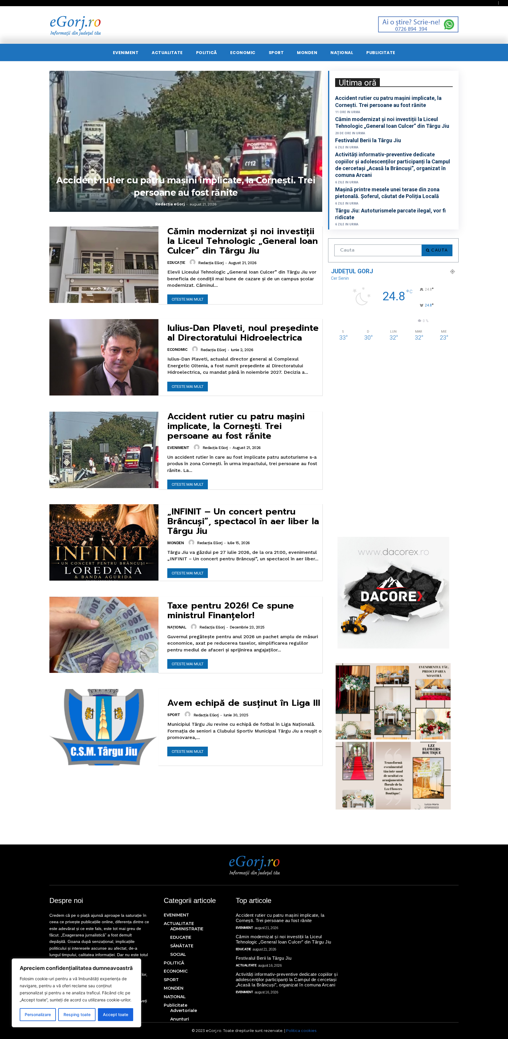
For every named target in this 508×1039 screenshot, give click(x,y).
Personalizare (38, 1014)
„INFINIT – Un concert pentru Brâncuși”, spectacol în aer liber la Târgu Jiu (243, 521)
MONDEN (175, 543)
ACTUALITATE (246, 965)
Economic (177, 349)
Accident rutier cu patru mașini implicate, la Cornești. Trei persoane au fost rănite (236, 426)
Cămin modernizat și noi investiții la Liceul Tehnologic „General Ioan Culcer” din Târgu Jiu (242, 240)
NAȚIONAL (176, 627)
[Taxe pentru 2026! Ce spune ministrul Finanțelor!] (103, 635)
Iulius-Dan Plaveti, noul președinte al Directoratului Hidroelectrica (243, 332)
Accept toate (115, 1014)
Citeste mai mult (187, 299)
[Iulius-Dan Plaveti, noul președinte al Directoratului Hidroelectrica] (103, 357)
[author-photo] (193, 262)
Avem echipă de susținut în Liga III (243, 703)
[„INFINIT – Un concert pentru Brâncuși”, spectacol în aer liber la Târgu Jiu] (103, 542)
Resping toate (77, 1014)
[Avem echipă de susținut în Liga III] (103, 727)
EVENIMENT (178, 447)
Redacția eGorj (170, 204)
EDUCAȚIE (176, 262)
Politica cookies (301, 1030)
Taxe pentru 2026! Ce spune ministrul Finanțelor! (230, 610)
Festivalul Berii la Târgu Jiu (368, 140)
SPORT (173, 715)
